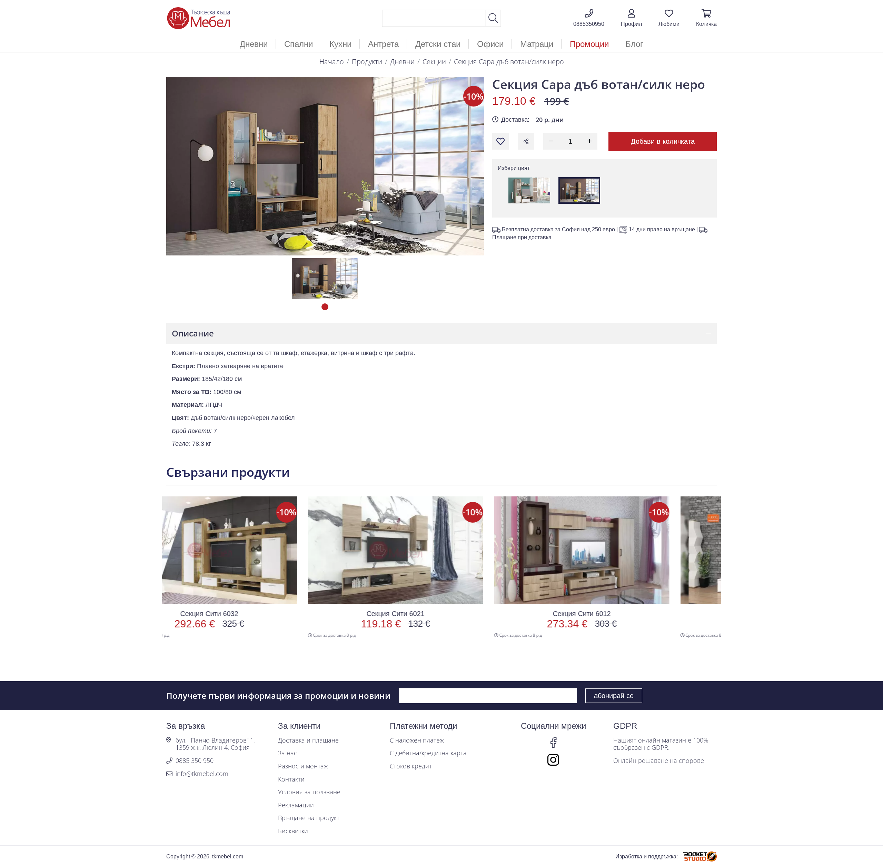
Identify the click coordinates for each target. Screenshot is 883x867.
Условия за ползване (309, 792)
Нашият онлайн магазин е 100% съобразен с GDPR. (660, 744)
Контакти (291, 779)
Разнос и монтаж (303, 766)
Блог (634, 44)
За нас (287, 753)
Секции (434, 61)
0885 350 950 (195, 761)
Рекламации (296, 805)
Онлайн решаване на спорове (658, 761)
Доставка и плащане (308, 740)
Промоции (589, 44)
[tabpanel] (325, 278)
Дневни (402, 61)
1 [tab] (324, 306)
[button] (631, 18)
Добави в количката (663, 141)
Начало (331, 61)
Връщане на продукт (308, 818)
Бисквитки (293, 831)
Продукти (367, 61)
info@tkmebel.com (202, 774)
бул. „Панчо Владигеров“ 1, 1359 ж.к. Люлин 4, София (215, 744)
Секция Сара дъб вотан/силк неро (509, 61)
